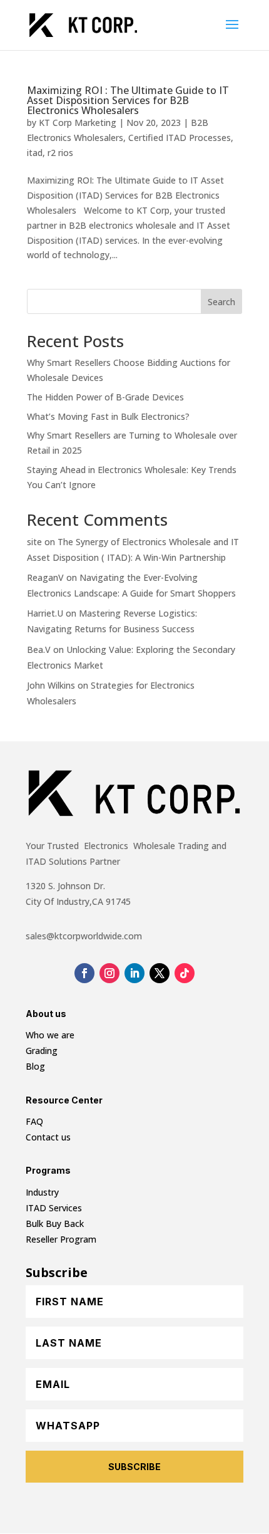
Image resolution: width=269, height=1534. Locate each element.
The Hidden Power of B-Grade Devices (105, 397)
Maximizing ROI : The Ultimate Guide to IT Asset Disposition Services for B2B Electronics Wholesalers (128, 100)
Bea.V (39, 649)
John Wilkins (51, 685)
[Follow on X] (160, 973)
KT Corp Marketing (77, 122)
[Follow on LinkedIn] (134, 973)
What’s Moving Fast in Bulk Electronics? (108, 416)
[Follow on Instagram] (109, 973)
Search (221, 302)
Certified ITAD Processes (179, 137)
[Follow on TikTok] (185, 973)
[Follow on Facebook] (84, 973)
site (34, 542)
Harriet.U (45, 613)
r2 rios (60, 153)
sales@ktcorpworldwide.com (84, 936)
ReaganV (45, 577)
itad (35, 153)
